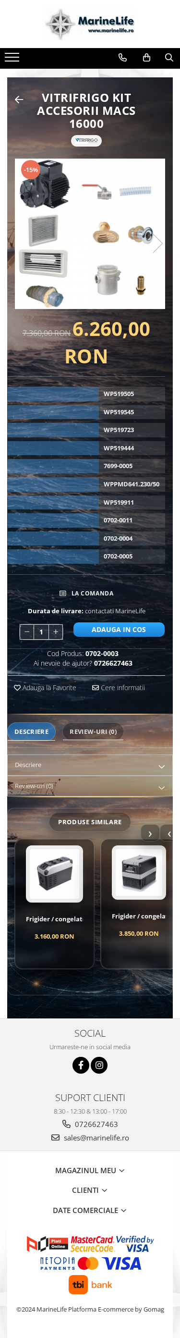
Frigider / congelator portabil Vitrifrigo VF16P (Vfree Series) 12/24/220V (54, 919)
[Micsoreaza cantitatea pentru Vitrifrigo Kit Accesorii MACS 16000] (27, 632)
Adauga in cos (119, 629)
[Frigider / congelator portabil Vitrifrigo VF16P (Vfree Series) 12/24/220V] (54, 874)
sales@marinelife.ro (95, 1137)
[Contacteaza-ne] (122, 57)
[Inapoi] (15, 99)
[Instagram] (99, 1065)
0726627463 (95, 1124)
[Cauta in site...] (169, 57)
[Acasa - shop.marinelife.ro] (90, 24)
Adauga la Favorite (48, 687)
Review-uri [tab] (93, 731)
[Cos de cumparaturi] (146, 57)
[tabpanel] (90, 234)
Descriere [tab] (31, 731)
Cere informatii (122, 687)
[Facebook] (80, 1065)
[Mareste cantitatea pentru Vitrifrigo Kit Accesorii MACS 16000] (55, 632)
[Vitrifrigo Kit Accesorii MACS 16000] (90, 234)
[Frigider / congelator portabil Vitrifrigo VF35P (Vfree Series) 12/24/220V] (139, 872)
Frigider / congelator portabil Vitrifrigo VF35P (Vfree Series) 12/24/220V (139, 916)
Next (157, 243)
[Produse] (13, 60)
